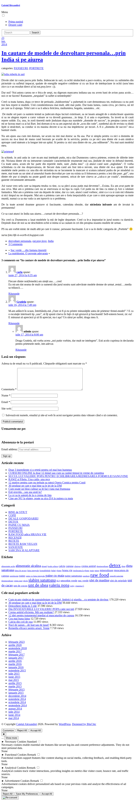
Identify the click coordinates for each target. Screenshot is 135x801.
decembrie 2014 (17, 695)
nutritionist (14, 576)
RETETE (13, 540)
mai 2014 (13, 718)
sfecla (25, 581)
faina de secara (21, 571)
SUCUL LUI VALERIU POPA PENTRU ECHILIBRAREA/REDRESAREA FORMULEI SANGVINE (68, 476)
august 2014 (15, 708)
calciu (62, 565)
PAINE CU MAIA (19, 524)
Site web (6, 408)
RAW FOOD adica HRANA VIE (27, 534)
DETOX (13, 521)
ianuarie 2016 (16, 667)
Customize (8, 730)
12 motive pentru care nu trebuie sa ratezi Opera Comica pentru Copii (46, 482)
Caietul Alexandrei (10, 5)
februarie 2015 (16, 689)
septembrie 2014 (17, 705)
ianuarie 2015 (16, 692)
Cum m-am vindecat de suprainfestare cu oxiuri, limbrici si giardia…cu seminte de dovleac (58, 599)
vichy (72, 586)
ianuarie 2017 (16, 657)
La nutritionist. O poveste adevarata (28, 253)
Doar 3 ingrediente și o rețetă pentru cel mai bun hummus (40, 469)
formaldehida (45, 571)
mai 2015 (13, 680)
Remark (31, 754)
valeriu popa (59, 585)
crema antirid (88, 565)
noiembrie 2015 (17, 670)
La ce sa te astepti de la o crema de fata (30, 495)
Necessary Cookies (15, 741)
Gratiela (21, 301)
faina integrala (33, 571)
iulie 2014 (14, 711)
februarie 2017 (16, 654)
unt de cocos (20, 585)
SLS (58, 581)
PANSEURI (21, 68)
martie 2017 (15, 651)
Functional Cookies (16, 754)
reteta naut (18, 581)
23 (2, 38)
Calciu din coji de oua (20, 621)
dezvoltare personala (19, 241)
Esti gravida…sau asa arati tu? (25, 492)
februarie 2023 (16, 641)
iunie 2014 (14, 714)
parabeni (86, 576)
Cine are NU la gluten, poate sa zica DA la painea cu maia (40, 498)
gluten (59, 571)
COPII (12, 515)
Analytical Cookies (15, 767)
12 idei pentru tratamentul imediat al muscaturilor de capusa (41, 615)
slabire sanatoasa (42, 580)
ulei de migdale (118, 580)
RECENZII (14, 537)
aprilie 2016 (15, 660)
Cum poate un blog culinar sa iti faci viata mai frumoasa (39, 488)
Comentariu (9, 389)
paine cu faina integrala (35, 576)
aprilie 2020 (15, 645)
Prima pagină (15, 21)
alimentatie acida (8, 566)
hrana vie (67, 570)
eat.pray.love (40, 241)
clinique (77, 566)
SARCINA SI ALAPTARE (24, 550)
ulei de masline (99, 580)
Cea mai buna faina (19, 618)
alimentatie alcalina (28, 566)
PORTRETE (36, 68)
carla (19, 272)
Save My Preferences (27, 794)
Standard (32, 741)
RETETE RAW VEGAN (22, 543)
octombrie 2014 (17, 702)
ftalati (53, 571)
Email (5, 402)
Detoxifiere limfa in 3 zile (22, 605)
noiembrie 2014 (17, 699)
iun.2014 (4, 43)
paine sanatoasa (73, 575)
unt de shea (38, 584)
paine (22, 575)
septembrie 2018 (17, 648)
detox (115, 565)
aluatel (44, 566)
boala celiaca (53, 566)
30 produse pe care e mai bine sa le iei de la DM (35, 485)
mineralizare (106, 570)
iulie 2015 (14, 673)
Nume (5, 395)
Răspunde (14, 293)
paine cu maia (55, 575)
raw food (99, 575)
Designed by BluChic (84, 724)
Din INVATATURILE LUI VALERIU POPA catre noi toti (41, 609)
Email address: (9, 449)
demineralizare (102, 566)
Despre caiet (15, 24)
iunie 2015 (14, 676)
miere (97, 571)
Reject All (22, 730)
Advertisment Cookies (17, 780)
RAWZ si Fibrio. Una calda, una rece (29, 479)
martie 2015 (15, 686)
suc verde (83, 580)
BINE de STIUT (17, 512)
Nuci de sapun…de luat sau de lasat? (28, 624)
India (51, 241)
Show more (11, 738)
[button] (3, 15)
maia (92, 571)
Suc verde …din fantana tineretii (28, 250)
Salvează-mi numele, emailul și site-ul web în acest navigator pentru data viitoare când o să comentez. (62, 415)
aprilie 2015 (15, 683)
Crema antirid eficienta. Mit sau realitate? (31, 612)
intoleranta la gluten (81, 571)
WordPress (65, 724)
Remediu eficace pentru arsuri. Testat (28, 628)
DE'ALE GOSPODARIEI (23, 518)
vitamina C (79, 586)
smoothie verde (68, 580)
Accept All (35, 730)
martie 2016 (15, 664)
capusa (69, 565)
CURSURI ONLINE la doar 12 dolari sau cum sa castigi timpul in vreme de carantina (56, 472)
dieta (123, 566)
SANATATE (15, 547)
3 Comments (15, 244)
